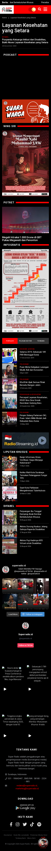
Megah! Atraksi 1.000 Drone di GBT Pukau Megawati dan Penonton (22, 239)
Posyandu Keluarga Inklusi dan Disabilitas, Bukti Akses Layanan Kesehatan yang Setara (25, 41)
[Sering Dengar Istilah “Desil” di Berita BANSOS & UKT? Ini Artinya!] (25, 290)
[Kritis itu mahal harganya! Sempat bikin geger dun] (10, 602)
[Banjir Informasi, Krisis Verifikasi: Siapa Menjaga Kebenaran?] (9, 463)
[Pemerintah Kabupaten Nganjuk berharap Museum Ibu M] (10, 586)
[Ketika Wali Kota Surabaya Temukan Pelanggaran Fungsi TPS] (9, 478)
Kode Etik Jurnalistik (21, 835)
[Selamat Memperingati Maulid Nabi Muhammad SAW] (25, 163)
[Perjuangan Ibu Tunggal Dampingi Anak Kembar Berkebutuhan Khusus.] (9, 517)
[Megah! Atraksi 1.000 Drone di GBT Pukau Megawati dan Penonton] (25, 220)
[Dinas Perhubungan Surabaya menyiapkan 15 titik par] (41, 602)
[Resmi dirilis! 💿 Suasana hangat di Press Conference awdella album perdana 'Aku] (13, 674)
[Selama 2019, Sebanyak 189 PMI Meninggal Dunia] (9, 355)
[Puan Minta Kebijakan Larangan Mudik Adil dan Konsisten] (9, 370)
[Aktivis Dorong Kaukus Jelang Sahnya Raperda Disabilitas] (9, 532)
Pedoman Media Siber (38, 835)
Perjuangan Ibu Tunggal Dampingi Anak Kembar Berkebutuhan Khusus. (30, 514)
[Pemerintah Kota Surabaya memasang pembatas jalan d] (25, 602)
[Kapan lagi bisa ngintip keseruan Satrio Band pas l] (41, 586)
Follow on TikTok (26, 645)
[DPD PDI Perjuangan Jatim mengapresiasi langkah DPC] (25, 586)
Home (4, 18)
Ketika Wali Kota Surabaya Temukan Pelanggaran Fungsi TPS (33, 475)
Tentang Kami (20, 838)
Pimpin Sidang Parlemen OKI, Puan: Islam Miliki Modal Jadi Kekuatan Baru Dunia (33, 418)
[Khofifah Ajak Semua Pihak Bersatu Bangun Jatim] (9, 386)
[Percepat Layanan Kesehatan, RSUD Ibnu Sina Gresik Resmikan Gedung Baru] (9, 401)
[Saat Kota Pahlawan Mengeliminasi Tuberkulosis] (9, 493)
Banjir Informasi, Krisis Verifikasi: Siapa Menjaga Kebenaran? (31, 460)
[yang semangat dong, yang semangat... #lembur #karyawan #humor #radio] (38, 720)
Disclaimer (8, 835)
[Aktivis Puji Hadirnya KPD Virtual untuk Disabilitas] (9, 546)
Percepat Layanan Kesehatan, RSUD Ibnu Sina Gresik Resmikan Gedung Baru (33, 400)
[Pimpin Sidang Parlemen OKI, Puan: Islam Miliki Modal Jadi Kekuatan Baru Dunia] (9, 419)
